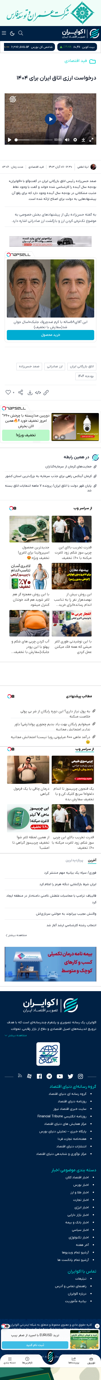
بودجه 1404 (86, 376)
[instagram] (80, 1077)
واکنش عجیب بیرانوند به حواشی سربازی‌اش (66, 914)
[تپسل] (8, 254)
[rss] (20, 1077)
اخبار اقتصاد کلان (77, 1177)
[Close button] (97, 1326)
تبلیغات (80, 1279)
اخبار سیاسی (80, 1230)
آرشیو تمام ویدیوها (75, 1252)
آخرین (92, 860)
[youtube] (60, 1077)
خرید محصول (50, 335)
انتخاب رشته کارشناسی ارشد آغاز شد (71, 925)
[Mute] (63, 437)
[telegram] (49, 1077)
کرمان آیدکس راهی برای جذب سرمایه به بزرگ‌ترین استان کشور (48, 476)
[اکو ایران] (80, 33)
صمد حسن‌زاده (29, 366)
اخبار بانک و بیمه (77, 1222)
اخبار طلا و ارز (79, 1192)
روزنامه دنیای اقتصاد (72, 1101)
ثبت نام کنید (35, 1345)
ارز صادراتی (54, 366)
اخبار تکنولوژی (79, 1237)
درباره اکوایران (77, 1294)
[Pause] (56, 437)
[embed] (38, 392)
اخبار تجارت (81, 1200)
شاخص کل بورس (84, 47)
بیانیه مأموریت (75, 1301)
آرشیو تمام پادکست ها (73, 1260)
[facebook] (39, 1077)
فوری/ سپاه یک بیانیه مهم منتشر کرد (70, 873)
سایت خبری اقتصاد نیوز (69, 1109)
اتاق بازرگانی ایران (82, 366)
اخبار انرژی (81, 1207)
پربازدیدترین (74, 860)
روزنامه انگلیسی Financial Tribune (62, 1116)
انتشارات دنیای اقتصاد (71, 1146)
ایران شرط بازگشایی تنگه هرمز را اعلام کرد (67, 884)
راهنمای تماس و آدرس (70, 1286)
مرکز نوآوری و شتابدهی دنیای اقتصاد (61, 1154)
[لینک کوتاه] (46, 392)
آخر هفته (82, 1245)
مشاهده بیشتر (17, 935)
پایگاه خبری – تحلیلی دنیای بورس (62, 1131)
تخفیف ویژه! (26, 435)
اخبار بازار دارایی (78, 1215)
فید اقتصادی (76, 61)
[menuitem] (30, 392)
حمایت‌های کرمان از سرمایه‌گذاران (68, 466)
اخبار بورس (81, 1185)
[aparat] (29, 1077)
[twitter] (70, 1077)
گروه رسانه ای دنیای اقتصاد (67, 1094)
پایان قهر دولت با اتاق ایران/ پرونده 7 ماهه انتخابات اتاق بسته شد (48, 488)
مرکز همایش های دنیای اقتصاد (65, 1124)
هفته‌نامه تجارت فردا (72, 1139)
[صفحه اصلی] (50, 1357)
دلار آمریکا (30, 47)
